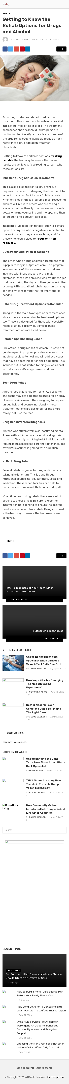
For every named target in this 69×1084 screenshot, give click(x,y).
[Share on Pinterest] (22, 48)
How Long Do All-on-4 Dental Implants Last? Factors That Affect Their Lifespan (41, 1008)
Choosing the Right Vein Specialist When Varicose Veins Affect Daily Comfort (43, 660)
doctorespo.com (55, 1077)
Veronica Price (38, 692)
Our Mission (44, 1068)
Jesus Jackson (38, 717)
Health (6, 13)
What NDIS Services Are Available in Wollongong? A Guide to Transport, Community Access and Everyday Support (37, 1027)
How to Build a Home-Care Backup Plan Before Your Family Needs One (40, 993)
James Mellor (37, 668)
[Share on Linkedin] (27, 48)
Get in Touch (25, 1068)
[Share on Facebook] (5, 48)
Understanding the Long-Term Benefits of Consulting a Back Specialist (45, 762)
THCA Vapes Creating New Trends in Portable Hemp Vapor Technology (43, 784)
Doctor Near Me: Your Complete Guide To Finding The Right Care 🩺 (43, 708)
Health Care (13, 970)
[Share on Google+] (16, 48)
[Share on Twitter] (10, 48)
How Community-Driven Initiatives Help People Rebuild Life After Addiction (46, 809)
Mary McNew (36, 770)
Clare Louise (20, 39)
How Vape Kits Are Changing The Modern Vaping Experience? (44, 684)
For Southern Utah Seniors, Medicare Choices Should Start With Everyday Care (34, 976)
